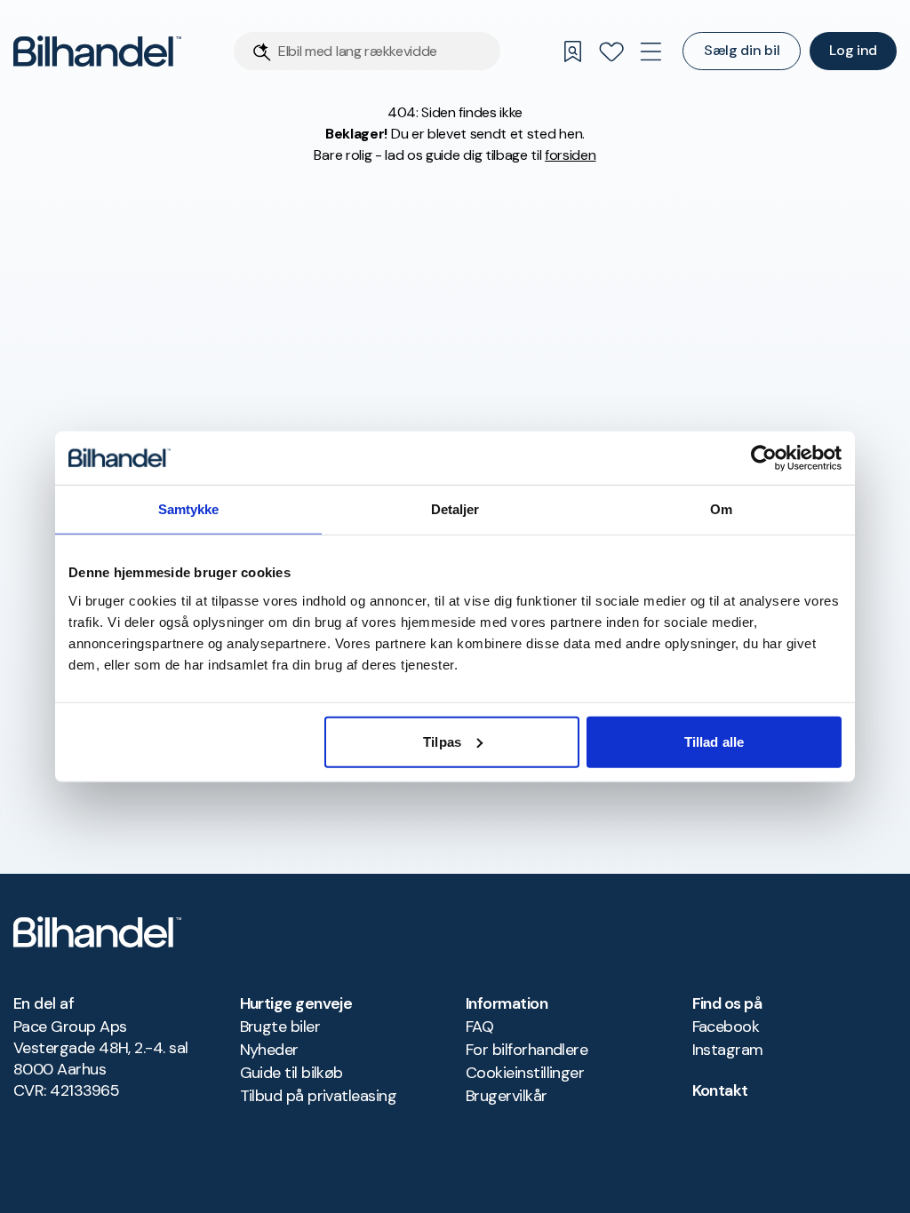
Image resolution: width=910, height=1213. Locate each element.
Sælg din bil (741, 50)
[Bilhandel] (97, 51)
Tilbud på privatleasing (318, 1096)
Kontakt (720, 1090)
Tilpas (442, 741)
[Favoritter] (611, 51)
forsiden (570, 155)
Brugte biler (280, 1026)
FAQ (479, 1026)
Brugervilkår (506, 1096)
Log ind (853, 50)
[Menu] (650, 51)
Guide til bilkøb (291, 1072)
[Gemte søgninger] (572, 51)
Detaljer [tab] (455, 509)
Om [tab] (721, 509)
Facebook (726, 1026)
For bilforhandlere (526, 1049)
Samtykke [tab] (189, 509)
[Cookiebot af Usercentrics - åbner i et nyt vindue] (764, 458)
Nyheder (269, 1049)
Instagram (727, 1049)
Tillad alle (714, 741)
